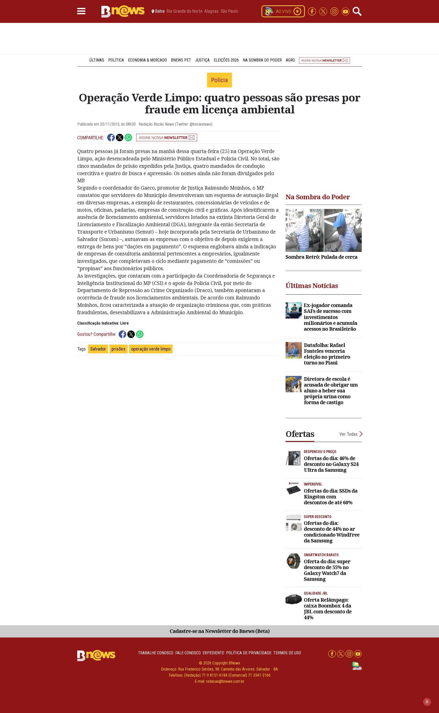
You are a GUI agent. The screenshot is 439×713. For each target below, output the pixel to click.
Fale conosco (188, 652)
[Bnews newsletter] (324, 60)
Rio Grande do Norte (184, 11)
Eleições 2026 (226, 60)
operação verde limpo (150, 349)
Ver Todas (348, 434)
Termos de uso (287, 652)
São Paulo (229, 11)
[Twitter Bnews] (323, 11)
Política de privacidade (248, 652)
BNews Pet (181, 60)
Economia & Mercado (147, 60)
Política (116, 60)
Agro (290, 60)
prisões (119, 349)
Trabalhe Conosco (155, 652)
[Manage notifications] (427, 702)
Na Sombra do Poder (262, 60)
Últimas (96, 60)
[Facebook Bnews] (312, 11)
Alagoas (211, 11)
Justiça (202, 60)
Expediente (213, 652)
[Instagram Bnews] (334, 11)
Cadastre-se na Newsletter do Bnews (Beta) (220, 631)
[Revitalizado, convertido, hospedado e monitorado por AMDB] (357, 665)
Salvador (98, 349)
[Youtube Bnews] (345, 11)
